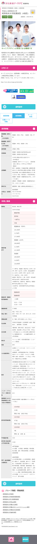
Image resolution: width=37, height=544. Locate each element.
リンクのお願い (29, 518)
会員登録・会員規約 (5, 518)
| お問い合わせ (23, 518)
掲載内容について (18, 521)
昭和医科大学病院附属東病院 (11, 496)
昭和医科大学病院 (8, 494)
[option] (18, 34)
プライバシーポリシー (15, 518)
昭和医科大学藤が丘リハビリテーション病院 (16, 507)
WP (2, 523)
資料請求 (18, 107)
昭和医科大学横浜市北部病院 (11, 510)
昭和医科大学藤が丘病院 (10, 504)
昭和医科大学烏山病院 (9, 502)
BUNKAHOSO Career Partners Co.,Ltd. (10, 526)
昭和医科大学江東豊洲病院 (11, 499)
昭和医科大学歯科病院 (9, 512)
